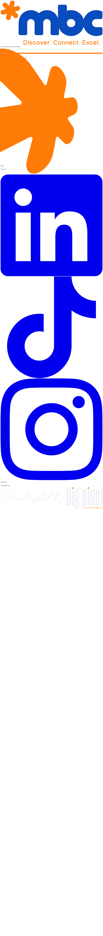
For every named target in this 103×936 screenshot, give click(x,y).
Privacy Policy (4, 482)
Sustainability (17, 46)
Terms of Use (4, 169)
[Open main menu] (2, 49)
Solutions (6, 46)
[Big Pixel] (51, 508)
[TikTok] (51, 377)
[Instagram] (51, 479)
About (2, 46)
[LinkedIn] (51, 275)
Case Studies (11, 46)
